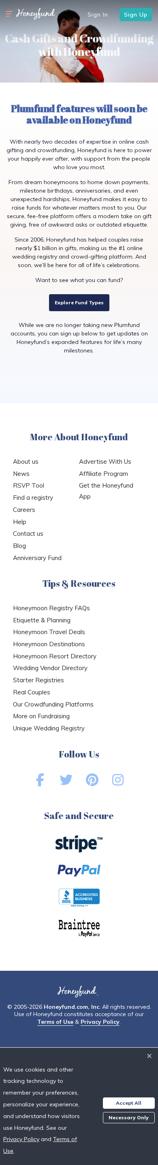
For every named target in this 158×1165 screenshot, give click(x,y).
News (21, 473)
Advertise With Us (105, 461)
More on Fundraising (41, 716)
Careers (24, 510)
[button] (9, 14)
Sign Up (135, 14)
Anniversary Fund (37, 558)
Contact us (28, 533)
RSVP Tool (28, 485)
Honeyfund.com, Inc (71, 1006)
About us (25, 461)
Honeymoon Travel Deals (49, 632)
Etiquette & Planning (41, 620)
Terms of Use (55, 1021)
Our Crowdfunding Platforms (53, 704)
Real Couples (31, 692)
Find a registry (33, 497)
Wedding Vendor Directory (50, 668)
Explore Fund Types (79, 302)
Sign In (98, 14)
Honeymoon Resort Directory (54, 656)
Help (19, 522)
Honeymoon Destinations (49, 644)
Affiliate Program (103, 473)
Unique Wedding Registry (49, 728)
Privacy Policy (100, 1021)
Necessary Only (129, 1117)
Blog (19, 546)
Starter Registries (38, 680)
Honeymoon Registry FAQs (51, 608)
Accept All (128, 1103)
